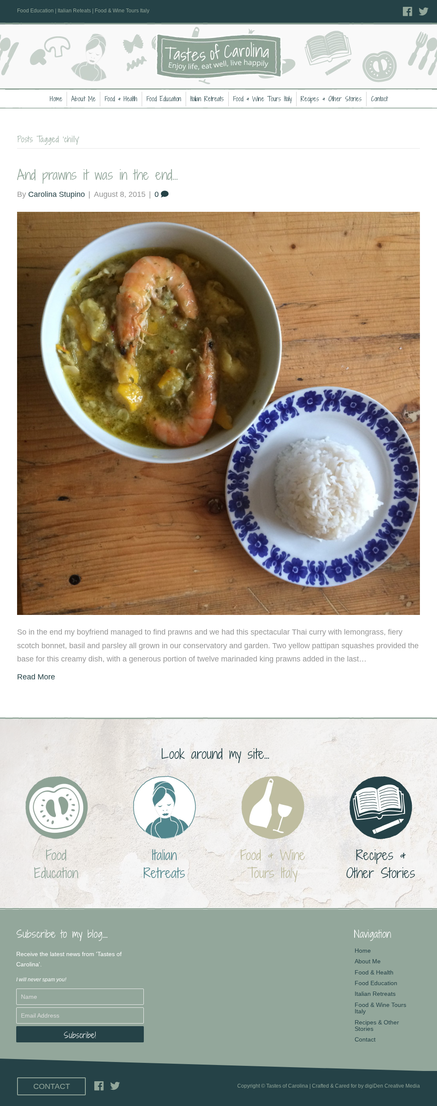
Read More (36, 677)
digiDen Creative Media (392, 1086)
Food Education (163, 98)
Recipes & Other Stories (331, 98)
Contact (379, 98)
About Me (83, 98)
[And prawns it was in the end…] (218, 413)
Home (56, 98)
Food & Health (121, 98)
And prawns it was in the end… (97, 174)
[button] (80, 1034)
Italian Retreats (207, 98)
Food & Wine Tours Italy (262, 98)
